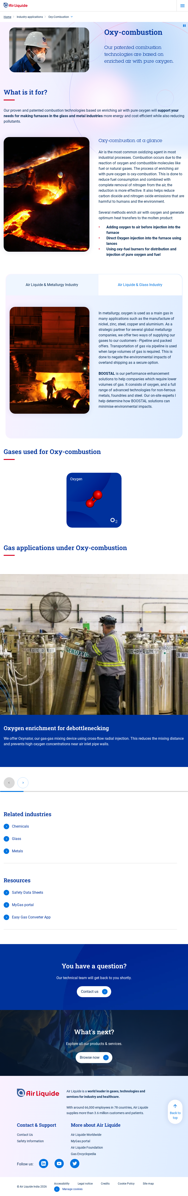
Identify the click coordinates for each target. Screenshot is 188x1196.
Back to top (175, 1115)
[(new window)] (43, 1163)
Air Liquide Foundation (87, 1147)
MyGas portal (23, 905)
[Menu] (182, 5)
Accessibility (61, 1183)
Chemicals (20, 826)
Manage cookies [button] (72, 1189)
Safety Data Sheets (27, 892)
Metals (17, 851)
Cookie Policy (126, 1183)
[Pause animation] (184, 25)
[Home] (16, 5)
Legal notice (85, 1183)
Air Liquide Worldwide (86, 1135)
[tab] (52, 284)
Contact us (89, 991)
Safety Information (30, 1141)
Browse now (90, 1057)
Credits (105, 1183)
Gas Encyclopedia (83, 1154)
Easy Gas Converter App (31, 917)
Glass (16, 839)
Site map (148, 1183)
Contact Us (25, 1135)
